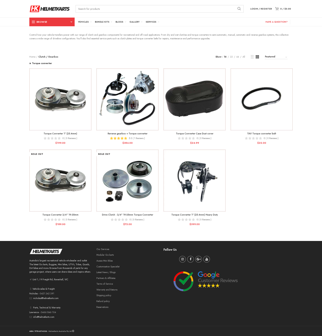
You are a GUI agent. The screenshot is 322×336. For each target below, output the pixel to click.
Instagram (182, 259)
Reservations (102, 307)
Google (198, 259)
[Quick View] (89, 89)
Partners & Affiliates (105, 278)
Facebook (190, 259)
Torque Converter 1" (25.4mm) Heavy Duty (194, 214)
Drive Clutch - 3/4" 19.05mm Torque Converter (127, 214)
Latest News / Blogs (106, 272)
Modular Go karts (105, 255)
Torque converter (42, 63)
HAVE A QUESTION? (276, 21)
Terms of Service (104, 283)
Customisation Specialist (107, 266)
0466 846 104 (48, 312)
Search (239, 9)
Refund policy (103, 301)
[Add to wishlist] (89, 74)
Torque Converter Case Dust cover (194, 133)
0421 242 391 (47, 293)
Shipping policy (103, 295)
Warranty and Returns (106, 289)
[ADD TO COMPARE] (89, 81)
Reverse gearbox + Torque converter (127, 133)
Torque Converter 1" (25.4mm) (60, 133)
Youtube (206, 259)
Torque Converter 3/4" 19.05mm (60, 214)
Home (32, 56)
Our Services (102, 249)
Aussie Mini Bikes (104, 260)
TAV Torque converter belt (261, 133)
